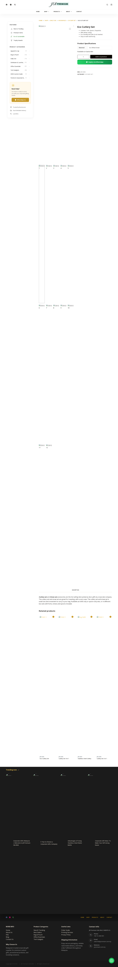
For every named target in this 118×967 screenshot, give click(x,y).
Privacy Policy (66, 935)
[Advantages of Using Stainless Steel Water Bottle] (63, 843)
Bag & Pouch (38, 935)
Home (38, 11)
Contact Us (9, 939)
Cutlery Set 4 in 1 (64, 758)
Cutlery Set (89, 74)
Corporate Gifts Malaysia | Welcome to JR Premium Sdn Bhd (21, 843)
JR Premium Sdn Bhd (27, 964)
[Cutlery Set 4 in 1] (66, 685)
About (68, 11)
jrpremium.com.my (99, 947)
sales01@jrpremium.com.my (102, 941)
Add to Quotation (101, 57)
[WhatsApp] (15, 4)
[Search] (107, 4)
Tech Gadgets (38, 939)
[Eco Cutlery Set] (47, 685)
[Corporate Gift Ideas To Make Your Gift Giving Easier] (90, 843)
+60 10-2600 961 (99, 936)
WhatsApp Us (21, 100)
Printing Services (67, 932)
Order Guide (65, 930)
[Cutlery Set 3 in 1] (104, 685)
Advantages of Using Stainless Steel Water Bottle (75, 843)
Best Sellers (38, 932)
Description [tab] (75, 590)
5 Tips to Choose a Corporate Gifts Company (49, 843)
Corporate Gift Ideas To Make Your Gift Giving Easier (103, 843)
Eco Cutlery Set (44, 758)
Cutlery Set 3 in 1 (102, 758)
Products (57, 11)
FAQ (7, 935)
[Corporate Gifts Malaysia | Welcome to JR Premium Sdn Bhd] (8, 843)
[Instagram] (10, 4)
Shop (45, 11)
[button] (94, 62)
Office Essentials (39, 937)
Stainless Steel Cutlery (84, 758)
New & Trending (39, 930)
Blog (7, 937)
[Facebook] (6, 4)
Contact (79, 11)
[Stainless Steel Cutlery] (85, 685)
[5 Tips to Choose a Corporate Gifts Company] (36, 843)
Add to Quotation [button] (53, 617)
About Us (9, 932)
